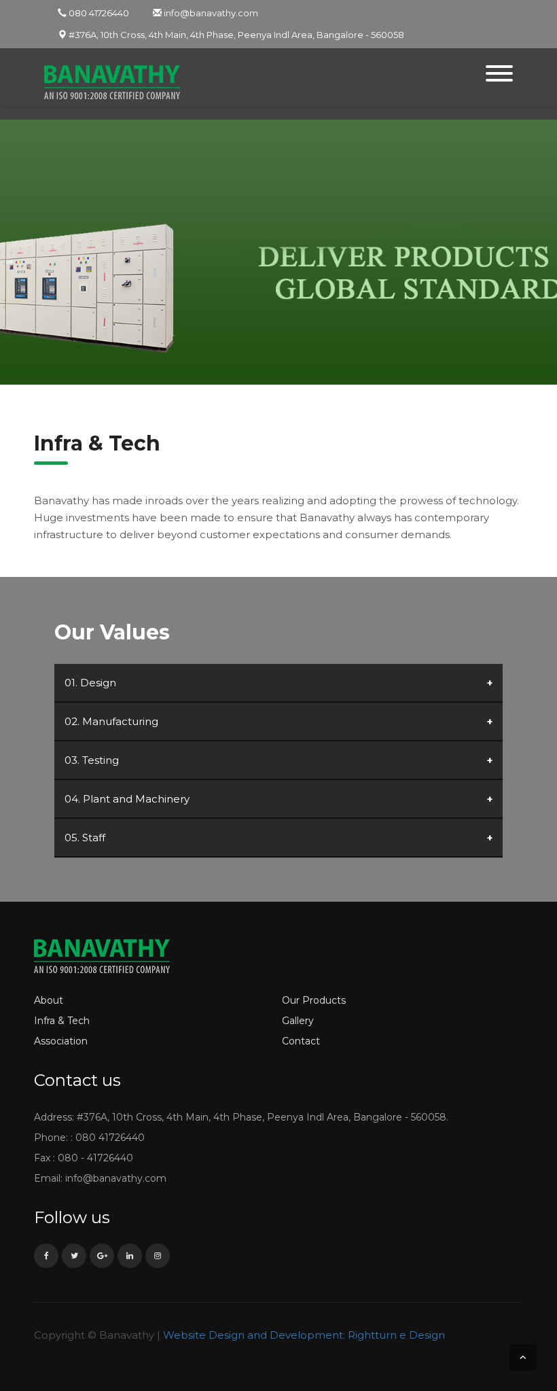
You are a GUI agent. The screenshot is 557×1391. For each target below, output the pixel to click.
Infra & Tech (62, 1021)
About (48, 1000)
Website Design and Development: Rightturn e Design (304, 1334)
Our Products (314, 1000)
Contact (301, 1041)
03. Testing (92, 760)
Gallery (298, 1021)
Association (61, 1041)
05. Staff (85, 837)
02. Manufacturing (111, 721)
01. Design (90, 682)
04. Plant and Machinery (127, 798)
